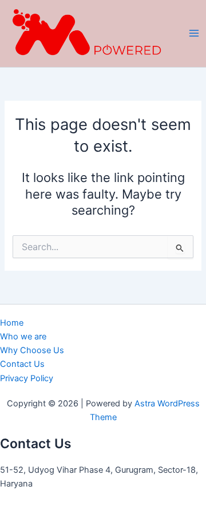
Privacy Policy (26, 378)
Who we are (23, 336)
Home (11, 323)
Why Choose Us (32, 350)
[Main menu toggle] (194, 33)
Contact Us (22, 364)
